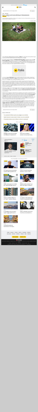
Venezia (21, 210)
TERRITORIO (6, 13)
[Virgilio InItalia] (19, 7)
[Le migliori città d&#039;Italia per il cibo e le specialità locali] (27, 192)
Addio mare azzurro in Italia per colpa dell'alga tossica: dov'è (10, 185)
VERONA (18, 233)
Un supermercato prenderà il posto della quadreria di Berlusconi (10, 172)
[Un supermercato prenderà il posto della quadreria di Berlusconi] (11, 164)
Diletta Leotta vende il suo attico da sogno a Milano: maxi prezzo (26, 185)
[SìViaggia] (25, 5)
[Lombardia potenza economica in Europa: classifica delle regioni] (11, 219)
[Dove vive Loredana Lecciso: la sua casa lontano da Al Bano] (27, 127)
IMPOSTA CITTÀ (22, 236)
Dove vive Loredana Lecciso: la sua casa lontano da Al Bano (26, 135)
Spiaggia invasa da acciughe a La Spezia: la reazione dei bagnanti (10, 135)
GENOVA (13, 233)
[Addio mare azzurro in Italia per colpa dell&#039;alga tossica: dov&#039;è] (11, 178)
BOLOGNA (9, 233)
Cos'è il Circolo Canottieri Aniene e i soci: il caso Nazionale (26, 172)
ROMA (8, 232)
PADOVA (29, 233)
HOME (3, 13)
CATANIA (22, 233)
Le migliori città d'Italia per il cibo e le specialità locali (26, 198)
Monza (5, 168)
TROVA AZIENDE (15, 236)
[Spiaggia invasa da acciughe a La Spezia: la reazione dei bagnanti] (11, 127)
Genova (5, 182)
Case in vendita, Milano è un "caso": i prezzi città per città (10, 199)
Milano (8, 16)
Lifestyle (6, 124)
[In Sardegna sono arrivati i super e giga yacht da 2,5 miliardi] (11, 205)
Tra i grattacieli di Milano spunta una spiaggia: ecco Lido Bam (16, 115)
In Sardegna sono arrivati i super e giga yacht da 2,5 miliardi (10, 213)
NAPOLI (20, 232)
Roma (21, 168)
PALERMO (24, 232)
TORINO (16, 232)
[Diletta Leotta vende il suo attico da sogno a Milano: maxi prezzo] (27, 178)
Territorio (4, 16)
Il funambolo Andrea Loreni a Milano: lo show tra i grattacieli (16, 119)
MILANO (12, 232)
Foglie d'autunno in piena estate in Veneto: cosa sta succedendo (16, 117)
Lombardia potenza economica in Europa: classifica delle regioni (9, 226)
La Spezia (5, 132)
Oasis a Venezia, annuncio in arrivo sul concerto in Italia (26, 213)
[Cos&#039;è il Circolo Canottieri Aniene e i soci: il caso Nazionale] (27, 164)
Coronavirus (18, 62)
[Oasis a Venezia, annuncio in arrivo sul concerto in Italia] (27, 205)
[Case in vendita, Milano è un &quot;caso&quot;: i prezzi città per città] (11, 192)
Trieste (21, 196)
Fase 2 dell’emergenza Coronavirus (13, 56)
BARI (25, 233)
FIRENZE (28, 232)
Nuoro (5, 210)
